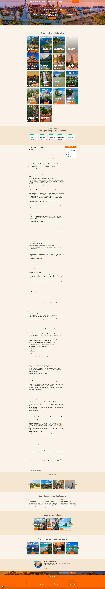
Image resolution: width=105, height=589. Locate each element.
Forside (38, 1)
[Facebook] (48, 576)
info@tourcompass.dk (47, 566)
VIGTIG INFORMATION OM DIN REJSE (70, 150)
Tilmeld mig (73, 572)
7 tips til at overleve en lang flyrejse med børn (37, 397)
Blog (70, 1)
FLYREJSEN (67, 154)
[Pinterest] (56, 576)
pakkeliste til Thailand (39, 404)
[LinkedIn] (52, 576)
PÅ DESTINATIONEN (68, 156)
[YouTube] (54, 576)
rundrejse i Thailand (33, 170)
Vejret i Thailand (31, 361)
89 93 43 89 (76, 0)
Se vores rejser (52, 18)
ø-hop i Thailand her (35, 241)
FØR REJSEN (67, 152)
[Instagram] (50, 576)
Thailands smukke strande (59, 238)
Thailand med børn (40, 391)
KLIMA (66, 148)
